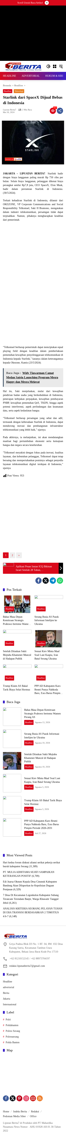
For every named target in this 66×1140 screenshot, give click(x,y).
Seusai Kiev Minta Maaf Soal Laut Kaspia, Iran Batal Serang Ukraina (47, 655)
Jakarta (6, 998)
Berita (6, 993)
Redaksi (35, 1111)
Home (6, 1111)
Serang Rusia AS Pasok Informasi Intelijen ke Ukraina (46, 620)
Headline (7, 91)
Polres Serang (13, 1031)
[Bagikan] (60, 111)
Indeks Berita (20, 1111)
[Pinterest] (19, 1098)
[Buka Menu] (54, 66)
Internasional (9, 1004)
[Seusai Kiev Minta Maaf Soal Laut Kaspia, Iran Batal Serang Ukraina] (48, 639)
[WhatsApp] (60, 580)
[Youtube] (33, 1098)
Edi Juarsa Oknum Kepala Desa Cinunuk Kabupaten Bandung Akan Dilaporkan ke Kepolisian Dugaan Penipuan (30, 885)
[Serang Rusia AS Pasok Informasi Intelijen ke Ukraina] (48, 604)
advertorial (8, 987)
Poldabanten (12, 1025)
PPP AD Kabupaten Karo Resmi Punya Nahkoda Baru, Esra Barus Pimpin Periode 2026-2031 (47, 690)
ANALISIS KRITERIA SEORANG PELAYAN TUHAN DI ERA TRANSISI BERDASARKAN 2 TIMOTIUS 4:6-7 (32, 912)
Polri (8, 1019)
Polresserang (12, 1036)
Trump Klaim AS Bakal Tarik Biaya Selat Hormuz (16, 688)
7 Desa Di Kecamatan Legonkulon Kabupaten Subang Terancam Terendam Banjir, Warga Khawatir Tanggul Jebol (31, 899)
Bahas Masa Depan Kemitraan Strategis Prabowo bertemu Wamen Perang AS (16, 620)
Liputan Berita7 (9, 110)
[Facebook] (38, 580)
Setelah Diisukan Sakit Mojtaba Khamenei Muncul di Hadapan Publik (17, 655)
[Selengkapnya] (33, 936)
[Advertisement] (33, 50)
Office (33, 1116)
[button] (48, 66)
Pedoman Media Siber (14, 1116)
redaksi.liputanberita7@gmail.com (27, 966)
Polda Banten (12, 1042)
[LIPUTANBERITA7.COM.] (23, 66)
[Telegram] (53, 580)
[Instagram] (26, 1098)
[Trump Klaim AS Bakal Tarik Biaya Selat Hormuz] (17, 673)
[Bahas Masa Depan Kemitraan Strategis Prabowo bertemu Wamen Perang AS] (17, 604)
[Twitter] (46, 580)
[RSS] (40, 1098)
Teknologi (19, 91)
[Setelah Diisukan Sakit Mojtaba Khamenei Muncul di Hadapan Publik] (17, 639)
